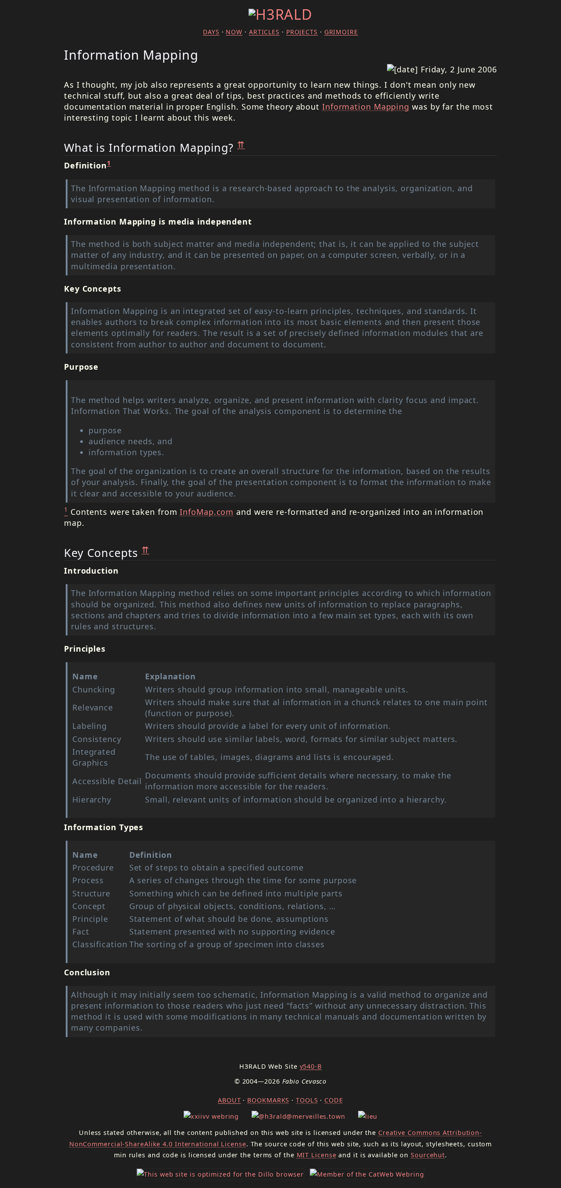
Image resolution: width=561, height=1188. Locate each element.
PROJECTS (302, 32)
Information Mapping (365, 106)
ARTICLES (264, 32)
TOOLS (307, 1100)
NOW (234, 32)
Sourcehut (428, 1155)
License (317, 1155)
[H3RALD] (280, 14)
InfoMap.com (207, 512)
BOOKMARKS (268, 1100)
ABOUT (229, 1100)
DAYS (211, 32)
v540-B (311, 1066)
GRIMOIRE (341, 32)
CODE (333, 1100)
